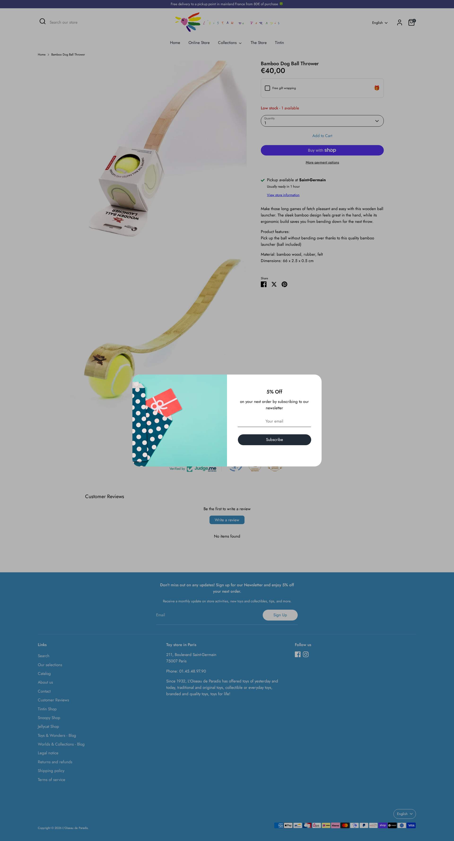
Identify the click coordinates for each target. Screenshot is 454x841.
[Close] (315, 380)
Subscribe (274, 439)
